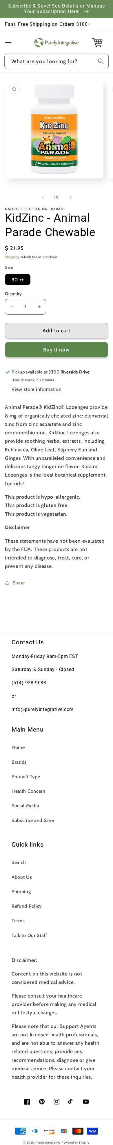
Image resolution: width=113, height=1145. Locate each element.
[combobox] (56, 61)
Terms (18, 920)
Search (19, 862)
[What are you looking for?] (101, 61)
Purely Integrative (48, 1142)
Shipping (12, 257)
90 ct (18, 279)
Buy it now (56, 350)
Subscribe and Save (33, 820)
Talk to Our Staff (29, 935)
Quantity (13, 293)
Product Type (26, 776)
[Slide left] (43, 197)
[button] (8, 42)
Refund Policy (27, 906)
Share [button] (19, 583)
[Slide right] (70, 197)
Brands (19, 762)
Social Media (25, 805)
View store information (36, 389)
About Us (22, 877)
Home (18, 747)
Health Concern (28, 791)
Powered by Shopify (76, 1142)
